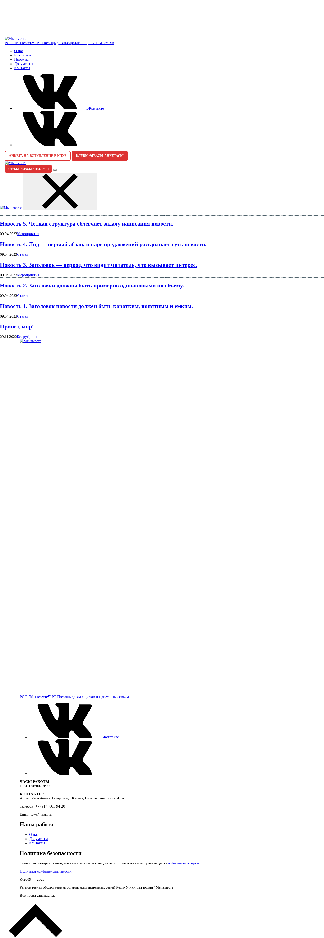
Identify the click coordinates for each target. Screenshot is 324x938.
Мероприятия (28, 234)
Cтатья (22, 254)
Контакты (22, 68)
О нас (18, 51)
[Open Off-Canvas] (55, 170)
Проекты (21, 59)
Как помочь (23, 55)
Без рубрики (27, 337)
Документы (23, 64)
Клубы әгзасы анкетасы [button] (100, 155)
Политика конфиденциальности (46, 871)
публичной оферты (183, 863)
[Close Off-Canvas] (60, 191)
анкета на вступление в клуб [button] (37, 155)
